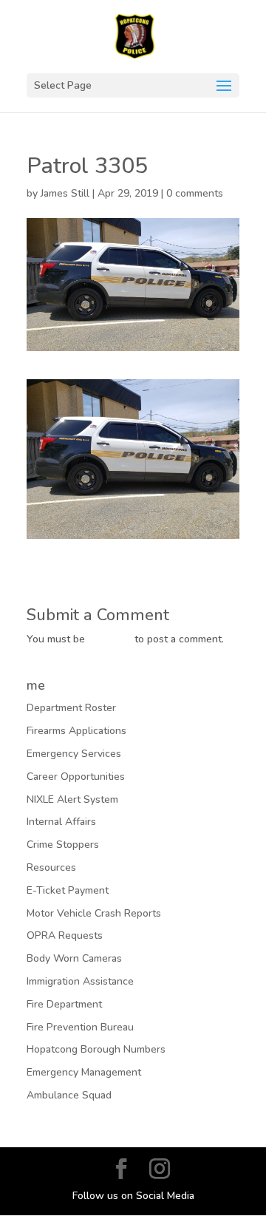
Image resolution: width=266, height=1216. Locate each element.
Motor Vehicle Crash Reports (94, 913)
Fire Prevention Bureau (80, 1027)
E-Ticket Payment (68, 890)
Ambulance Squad (69, 1095)
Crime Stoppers (63, 845)
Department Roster (71, 708)
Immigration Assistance (80, 981)
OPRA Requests (65, 935)
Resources (51, 867)
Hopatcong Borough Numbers (96, 1049)
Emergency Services (74, 754)
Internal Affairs (61, 822)
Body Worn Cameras (74, 958)
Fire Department (64, 1004)
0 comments (194, 193)
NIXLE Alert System (72, 799)
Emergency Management (84, 1072)
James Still (65, 193)
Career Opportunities (76, 777)
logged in (110, 639)
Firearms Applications (76, 731)
